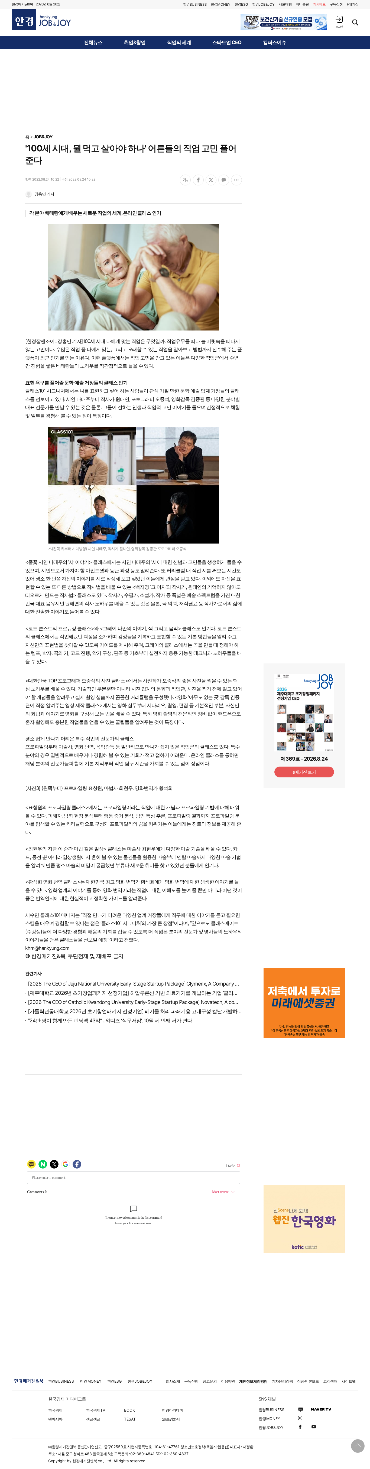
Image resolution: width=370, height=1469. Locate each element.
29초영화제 (171, 1419)
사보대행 (285, 4)
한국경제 (55, 1410)
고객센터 (330, 1381)
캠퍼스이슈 (274, 42)
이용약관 (228, 1381)
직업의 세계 (179, 42)
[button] (339, 22)
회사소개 (173, 1381)
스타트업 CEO (226, 42)
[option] (284, 22)
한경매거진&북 (22, 4)
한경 (195, 4)
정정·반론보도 (308, 1381)
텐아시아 (55, 1419)
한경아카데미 (172, 1410)
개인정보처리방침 (253, 1381)
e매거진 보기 (304, 772)
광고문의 (210, 1381)
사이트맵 (349, 1381)
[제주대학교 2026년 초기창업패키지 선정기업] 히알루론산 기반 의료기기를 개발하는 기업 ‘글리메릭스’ (138, 993)
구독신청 (336, 4)
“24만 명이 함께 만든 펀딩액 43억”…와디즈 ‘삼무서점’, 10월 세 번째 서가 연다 (110, 1020)
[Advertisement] (185, 91)
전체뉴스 (93, 42)
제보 (319, 4)
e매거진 (352, 4)
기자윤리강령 (282, 1381)
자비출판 (302, 4)
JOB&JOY (43, 136)
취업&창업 (134, 42)
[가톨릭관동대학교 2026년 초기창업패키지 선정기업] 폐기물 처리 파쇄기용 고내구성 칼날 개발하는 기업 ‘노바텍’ (149, 1011)
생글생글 (93, 1419)
